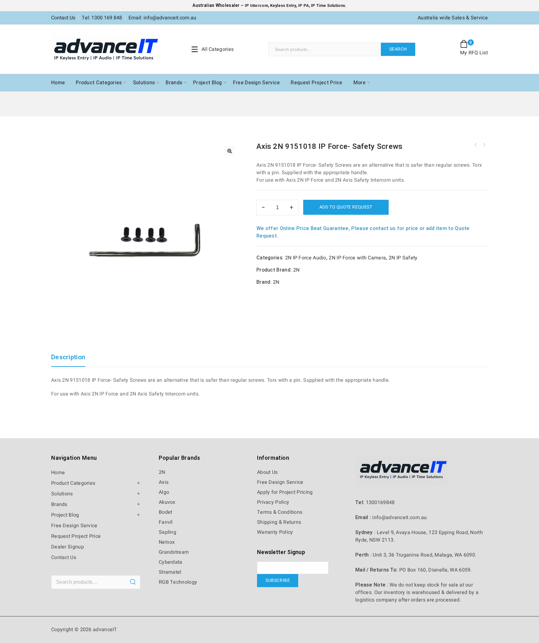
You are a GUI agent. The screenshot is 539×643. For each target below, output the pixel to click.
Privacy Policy (273, 502)
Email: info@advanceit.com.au (162, 18)
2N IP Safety (403, 258)
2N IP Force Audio (305, 258)
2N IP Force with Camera (357, 258)
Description (68, 358)
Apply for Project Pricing (285, 492)
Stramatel (170, 572)
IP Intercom (256, 5)
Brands (174, 82)
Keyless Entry (282, 5)
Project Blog (207, 82)
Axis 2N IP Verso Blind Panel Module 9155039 (475, 144)
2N (296, 270)
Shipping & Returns (279, 522)
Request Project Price (316, 82)
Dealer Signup (67, 547)
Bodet (165, 512)
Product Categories (99, 82)
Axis (163, 482)
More (359, 82)
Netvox (167, 542)
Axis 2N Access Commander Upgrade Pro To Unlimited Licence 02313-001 (483, 144)
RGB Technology (178, 582)
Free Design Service (256, 82)
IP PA (303, 5)
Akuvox (167, 502)
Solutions (144, 82)
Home (58, 82)
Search (398, 49)
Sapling (167, 532)
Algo (164, 492)
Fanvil (166, 522)
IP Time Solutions (328, 5)
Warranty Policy (275, 532)
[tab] (71, 360)
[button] (230, 151)
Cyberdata (170, 562)
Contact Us (63, 18)
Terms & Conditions (279, 512)
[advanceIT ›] (105, 49)
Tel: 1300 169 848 (102, 18)
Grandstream (174, 552)
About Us (267, 472)
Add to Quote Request (345, 207)
